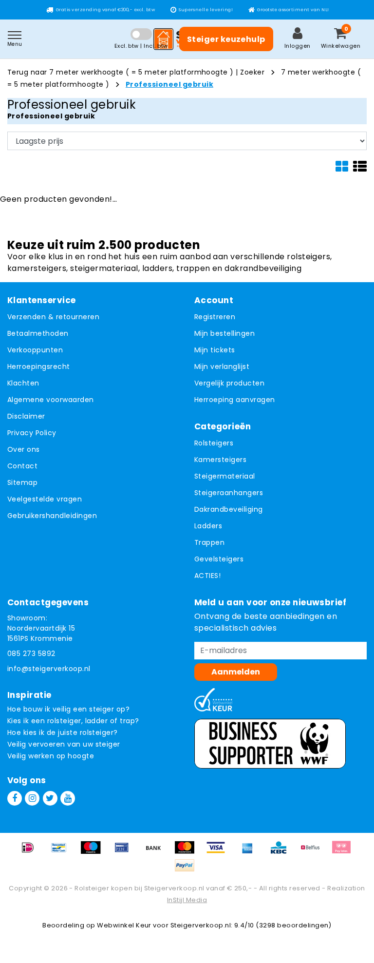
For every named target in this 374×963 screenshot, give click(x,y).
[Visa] (219, 852)
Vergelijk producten (229, 383)
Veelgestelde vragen (44, 499)
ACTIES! (207, 575)
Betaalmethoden (38, 333)
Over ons (23, 449)
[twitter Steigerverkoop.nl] (50, 798)
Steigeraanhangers (228, 493)
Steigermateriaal (224, 476)
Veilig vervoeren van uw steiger (63, 744)
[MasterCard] (188, 852)
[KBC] (282, 852)
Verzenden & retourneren (53, 317)
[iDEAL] (31, 852)
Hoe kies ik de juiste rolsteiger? (62, 732)
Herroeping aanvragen (234, 399)
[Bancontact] (62, 852)
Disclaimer (26, 416)
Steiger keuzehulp (226, 39)
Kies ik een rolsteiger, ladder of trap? (73, 721)
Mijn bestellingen (224, 333)
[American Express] (250, 852)
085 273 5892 (31, 653)
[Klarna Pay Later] (343, 852)
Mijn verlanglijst (221, 366)
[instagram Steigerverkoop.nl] (32, 798)
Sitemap (22, 482)
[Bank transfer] (156, 852)
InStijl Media (187, 900)
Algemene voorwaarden (50, 399)
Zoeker (252, 72)
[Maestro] (94, 852)
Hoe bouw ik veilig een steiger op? (68, 709)
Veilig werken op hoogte (50, 756)
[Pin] (125, 852)
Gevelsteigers (218, 559)
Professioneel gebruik (169, 84)
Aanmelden (235, 671)
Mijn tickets (214, 350)
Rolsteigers (213, 443)
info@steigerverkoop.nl (49, 669)
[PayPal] (187, 870)
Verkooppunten (35, 350)
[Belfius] (313, 852)
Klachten (23, 383)
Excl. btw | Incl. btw (141, 46)
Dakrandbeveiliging (228, 509)
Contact (22, 466)
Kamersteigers (220, 459)
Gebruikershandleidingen (52, 515)
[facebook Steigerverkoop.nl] (14, 798)
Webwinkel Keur (124, 925)
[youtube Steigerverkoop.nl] (67, 798)
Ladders (208, 526)
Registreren (214, 317)
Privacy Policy (31, 433)
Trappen (209, 542)
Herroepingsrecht (38, 366)
